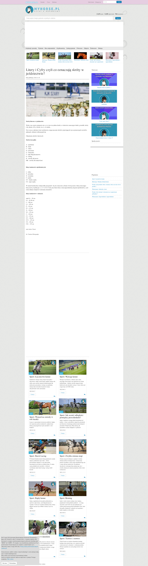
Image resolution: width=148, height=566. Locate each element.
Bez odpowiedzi (50, 48)
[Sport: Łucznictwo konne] (32, 55)
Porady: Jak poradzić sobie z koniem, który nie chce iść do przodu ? (65, 61)
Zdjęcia (86, 48)
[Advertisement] (74, 34)
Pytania (40, 48)
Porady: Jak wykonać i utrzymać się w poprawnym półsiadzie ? (96, 61)
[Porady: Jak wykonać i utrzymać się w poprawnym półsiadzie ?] (96, 55)
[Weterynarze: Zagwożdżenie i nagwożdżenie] (112, 55)
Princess (79, 48)
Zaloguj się (98, 2)
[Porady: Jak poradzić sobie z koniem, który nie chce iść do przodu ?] (64, 55)
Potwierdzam (12, 563)
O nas (48, 2)
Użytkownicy (61, 48)
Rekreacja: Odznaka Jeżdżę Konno (100, 182)
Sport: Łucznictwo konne (32, 60)
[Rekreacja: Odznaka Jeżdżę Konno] (48, 55)
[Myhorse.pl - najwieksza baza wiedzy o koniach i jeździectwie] (42, 10)
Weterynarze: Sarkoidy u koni (81, 60)
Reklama (54, 2)
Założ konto (91, 2)
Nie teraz (4, 563)
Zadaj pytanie (70, 48)
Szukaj (119, 2)
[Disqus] (57, 284)
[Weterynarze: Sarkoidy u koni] (80, 55)
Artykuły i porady (31, 48)
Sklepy (100, 48)
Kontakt (42, 2)
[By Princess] (53, 362)
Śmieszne (93, 48)
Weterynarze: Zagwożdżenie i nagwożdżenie (103, 196)
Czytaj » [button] (33, 394)
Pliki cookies (10, 559)
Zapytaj (118, 18)
